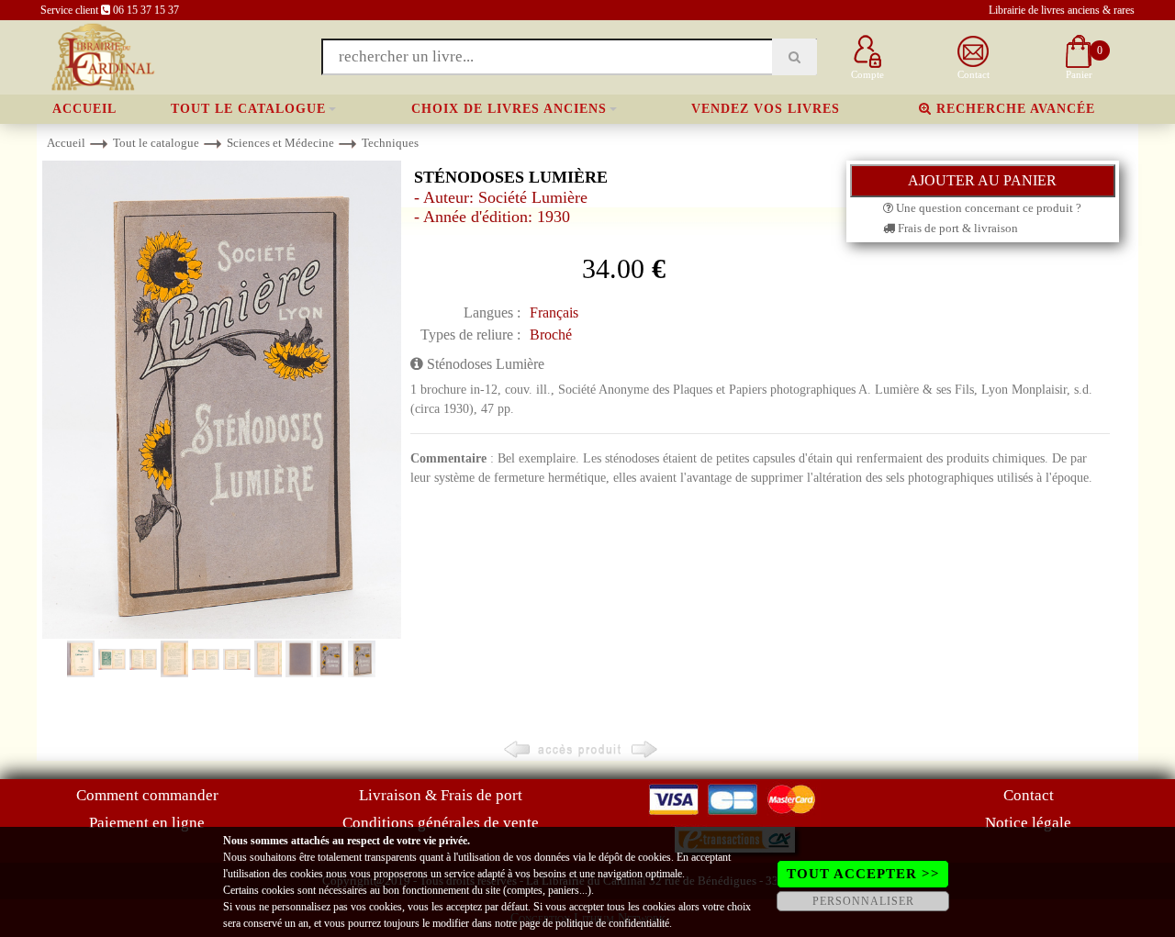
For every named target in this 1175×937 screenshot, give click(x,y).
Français (554, 312)
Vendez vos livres (765, 109)
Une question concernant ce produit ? (987, 208)
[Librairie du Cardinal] (101, 55)
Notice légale (1028, 822)
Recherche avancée (1013, 109)
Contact (1028, 795)
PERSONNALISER (863, 901)
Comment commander (147, 795)
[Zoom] (221, 399)
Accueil (84, 109)
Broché (551, 334)
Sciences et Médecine (280, 143)
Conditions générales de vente (440, 822)
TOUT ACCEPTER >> (863, 873)
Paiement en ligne (147, 822)
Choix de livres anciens (509, 109)
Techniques (390, 143)
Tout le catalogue (248, 109)
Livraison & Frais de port (440, 795)
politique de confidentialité (612, 923)
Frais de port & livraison (956, 228)
